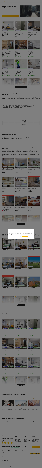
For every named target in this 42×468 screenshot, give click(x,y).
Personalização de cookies (18, 236)
